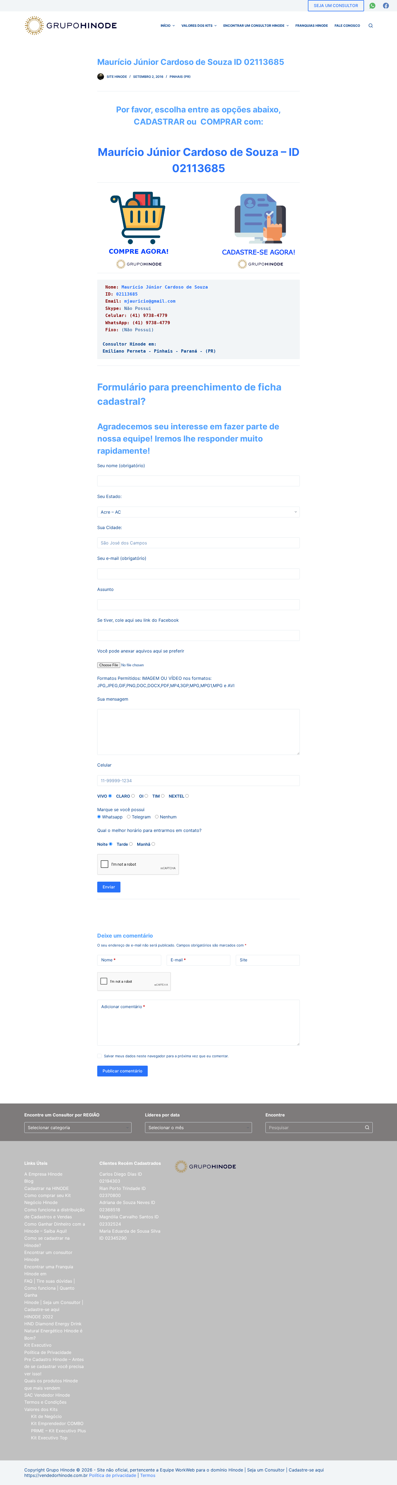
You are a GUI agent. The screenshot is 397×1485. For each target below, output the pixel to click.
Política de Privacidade (47, 1352)
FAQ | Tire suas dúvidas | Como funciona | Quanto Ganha (49, 1288)
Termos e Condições (45, 1402)
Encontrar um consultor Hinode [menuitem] (253, 26)
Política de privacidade (112, 1475)
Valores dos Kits (41, 1409)
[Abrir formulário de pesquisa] (371, 26)
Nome (108, 959)
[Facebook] (386, 6)
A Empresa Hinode (43, 1174)
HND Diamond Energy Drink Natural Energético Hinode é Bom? (53, 1331)
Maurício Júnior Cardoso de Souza (165, 287)
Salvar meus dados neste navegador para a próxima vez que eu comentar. (166, 1056)
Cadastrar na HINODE (46, 1188)
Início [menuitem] (165, 26)
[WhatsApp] (372, 6)
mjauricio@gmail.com (150, 301)
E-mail (178, 959)
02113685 (127, 294)
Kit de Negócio (46, 1416)
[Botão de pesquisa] (367, 1127)
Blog (28, 1181)
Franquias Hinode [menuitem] (311, 26)
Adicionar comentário (123, 1006)
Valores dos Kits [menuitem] (197, 26)
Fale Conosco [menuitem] (347, 26)
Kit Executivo (38, 1345)
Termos (147, 1475)
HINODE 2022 (38, 1316)
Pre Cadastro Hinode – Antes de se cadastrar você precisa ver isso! (54, 1366)
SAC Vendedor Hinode (47, 1395)
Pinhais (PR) (180, 77)
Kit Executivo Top (49, 1437)
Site (243, 959)
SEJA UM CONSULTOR (336, 5)
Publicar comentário (122, 1070)
